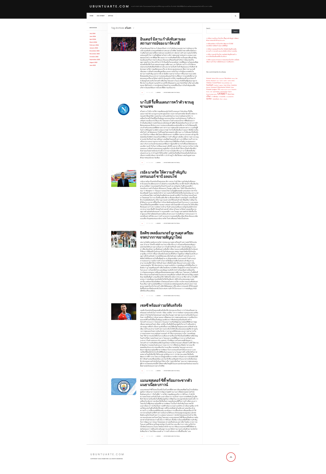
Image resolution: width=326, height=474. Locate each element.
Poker (232, 87)
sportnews (216, 91)
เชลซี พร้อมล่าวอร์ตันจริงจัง (161, 305)
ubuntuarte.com (109, 6)
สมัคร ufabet (101, 16)
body (218, 80)
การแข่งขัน (222, 96)
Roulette (234, 89)
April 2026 (93, 39)
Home (91, 16)
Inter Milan (227, 85)
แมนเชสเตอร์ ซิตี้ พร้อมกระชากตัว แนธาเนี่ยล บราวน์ (166, 382)
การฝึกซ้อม (215, 96)
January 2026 (94, 48)
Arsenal (208, 78)
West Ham (231, 94)
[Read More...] (142, 93)
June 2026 (93, 36)
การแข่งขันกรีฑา (230, 96)
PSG (219, 89)
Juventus (234, 85)
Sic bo (208, 91)
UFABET (222, 94)
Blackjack (213, 80)
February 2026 (94, 45)
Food (231, 82)
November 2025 (95, 53)
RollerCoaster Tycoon (226, 89)
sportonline (223, 91)
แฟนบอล (225, 99)
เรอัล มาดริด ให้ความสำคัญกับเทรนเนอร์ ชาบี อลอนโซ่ (163, 174)
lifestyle (208, 87)
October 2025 (94, 56)
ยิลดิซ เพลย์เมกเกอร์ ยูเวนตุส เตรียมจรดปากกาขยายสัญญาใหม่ (166, 235)
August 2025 (93, 62)
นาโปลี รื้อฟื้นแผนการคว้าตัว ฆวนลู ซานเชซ (167, 104)
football (209, 85)
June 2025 (93, 65)
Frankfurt (216, 85)
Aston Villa (215, 78)
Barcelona (228, 78)
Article (110, 16)
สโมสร (221, 99)
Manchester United (223, 87)
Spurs (230, 91)
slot (211, 91)
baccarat (221, 78)
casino (225, 80)
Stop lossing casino (211, 94)
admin (159, 92)
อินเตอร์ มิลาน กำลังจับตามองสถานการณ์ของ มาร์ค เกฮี (162, 41)
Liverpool (214, 87)
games (221, 85)
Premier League (211, 89)
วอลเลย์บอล (216, 99)
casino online (231, 80)
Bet (237, 78)
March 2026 (93, 42)
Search (208, 28)
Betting (208, 80)
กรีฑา (208, 96)
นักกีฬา (209, 99)
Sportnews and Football (172, 92)
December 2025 (94, 51)
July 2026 (92, 33)
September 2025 (95, 59)
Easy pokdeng (225, 83)
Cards (221, 80)
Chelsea (208, 83)
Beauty (233, 78)
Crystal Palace (216, 83)
